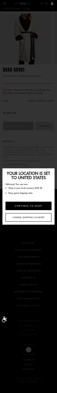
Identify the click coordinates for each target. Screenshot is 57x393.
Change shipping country (28, 217)
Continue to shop (28, 206)
